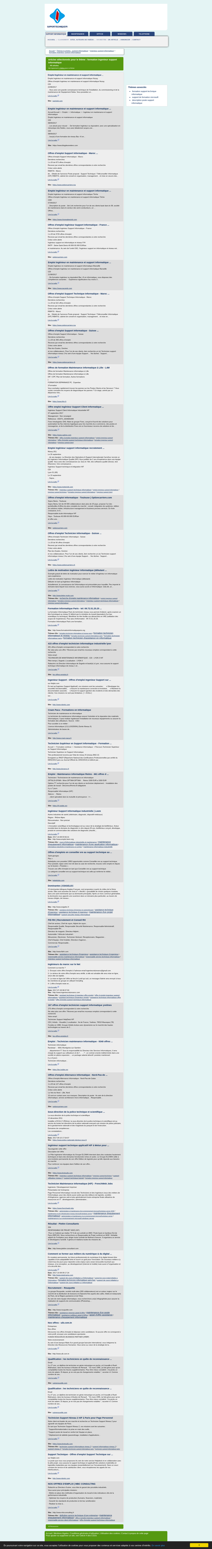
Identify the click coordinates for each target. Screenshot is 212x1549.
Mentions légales (61, 1533)
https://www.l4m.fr (59, 401)
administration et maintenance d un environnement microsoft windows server (87, 1216)
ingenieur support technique (57, 492)
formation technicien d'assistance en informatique (87, 638)
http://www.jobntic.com (61, 705)
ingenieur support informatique (58, 603)
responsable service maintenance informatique (66, 957)
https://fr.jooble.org (60, 806)
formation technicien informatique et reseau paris (76, 633)
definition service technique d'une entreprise (79, 1515)
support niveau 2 (54, 1449)
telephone (144, 34)
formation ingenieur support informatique (81, 492)
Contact (136, 40)
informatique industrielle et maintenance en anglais (65, 847)
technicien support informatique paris (107, 1449)
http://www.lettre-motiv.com (63, 595)
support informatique (56, 34)
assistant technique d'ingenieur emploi (74, 997)
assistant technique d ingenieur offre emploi (76, 995)
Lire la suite (52, 96)
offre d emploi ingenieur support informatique (77, 438)
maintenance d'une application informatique (96, 844)
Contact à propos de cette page (134, 1533)
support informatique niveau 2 (104, 1447)
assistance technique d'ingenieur (74, 954)
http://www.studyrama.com (63, 1275)
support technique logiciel (74, 1178)
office (100, 34)
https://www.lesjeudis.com (63, 1173)
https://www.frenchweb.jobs (63, 1208)
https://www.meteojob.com (63, 487)
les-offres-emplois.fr (60, 674)
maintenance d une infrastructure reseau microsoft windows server (70, 1214)
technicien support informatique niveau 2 (75, 1447)
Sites (72, 40)
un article (113, 40)
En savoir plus (158, 1545)
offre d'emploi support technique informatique (75, 440)
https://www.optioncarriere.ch (64, 362)
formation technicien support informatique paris (87, 636)
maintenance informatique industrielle (98, 847)
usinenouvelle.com (60, 1383)
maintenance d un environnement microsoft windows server (71, 1218)
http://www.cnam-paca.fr (62, 738)
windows (122, 34)
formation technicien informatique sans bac (76, 1280)
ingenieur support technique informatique (75, 490)
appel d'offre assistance (101, 1315)
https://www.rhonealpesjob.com (65, 219)
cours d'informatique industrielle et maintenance (78, 842)
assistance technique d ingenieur (73, 912)
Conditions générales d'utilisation (84, 1533)
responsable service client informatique (63, 1520)
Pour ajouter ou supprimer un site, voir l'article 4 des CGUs (71, 1536)
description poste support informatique (143, 101)
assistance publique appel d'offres (75, 1315)
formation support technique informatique (144, 92)
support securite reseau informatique (75, 915)
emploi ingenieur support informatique (105, 490)
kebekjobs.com (58, 880)
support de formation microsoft (145, 97)
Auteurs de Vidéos (85, 40)
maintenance (77, 34)
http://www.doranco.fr (61, 769)
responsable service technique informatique (103, 957)
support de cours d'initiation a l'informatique (76, 1278)
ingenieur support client (65, 443)
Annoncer (125, 40)
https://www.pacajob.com (62, 288)
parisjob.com (58, 101)
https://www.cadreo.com (62, 435)
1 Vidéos (62, 68)
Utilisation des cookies (110, 1533)
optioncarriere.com (60, 257)
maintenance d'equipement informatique (67, 1317)
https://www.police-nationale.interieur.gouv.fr (70, 1140)
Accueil (51, 40)
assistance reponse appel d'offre (72, 1313)
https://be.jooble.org (60, 1070)
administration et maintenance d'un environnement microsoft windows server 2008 (87, 1211)
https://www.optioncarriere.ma (64, 185)
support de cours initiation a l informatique (76, 1283)
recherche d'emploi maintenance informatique (79, 598)
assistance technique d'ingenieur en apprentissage (76, 910)
